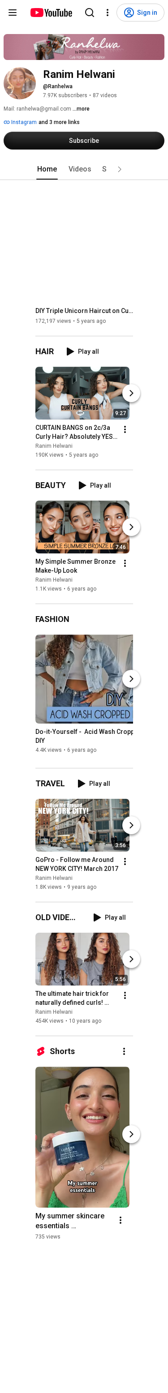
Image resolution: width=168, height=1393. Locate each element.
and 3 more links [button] (59, 122)
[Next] (131, 393)
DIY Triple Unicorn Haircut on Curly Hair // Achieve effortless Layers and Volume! (84, 310)
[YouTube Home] (50, 12)
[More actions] (125, 429)
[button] (119, 169)
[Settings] (107, 12)
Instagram (23, 122)
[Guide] (12, 12)
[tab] (47, 169)
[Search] (89, 12)
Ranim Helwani (54, 446)
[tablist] (84, 169)
